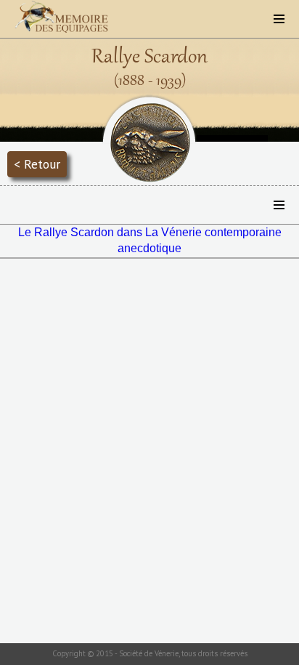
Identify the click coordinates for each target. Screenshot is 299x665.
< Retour (37, 164)
